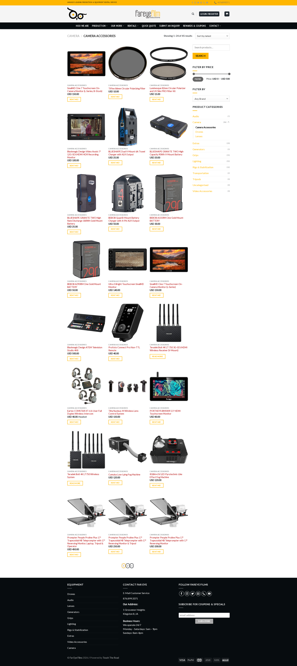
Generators (199, 149)
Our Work (116, 25)
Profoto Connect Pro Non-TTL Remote (124, 349)
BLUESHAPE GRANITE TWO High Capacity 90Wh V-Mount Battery (166, 153)
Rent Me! (74, 99)
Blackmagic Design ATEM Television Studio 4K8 (84, 349)
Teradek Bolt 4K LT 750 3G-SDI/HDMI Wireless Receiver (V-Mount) (168, 349)
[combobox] (211, 99)
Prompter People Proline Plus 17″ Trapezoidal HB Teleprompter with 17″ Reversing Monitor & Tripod (127, 540)
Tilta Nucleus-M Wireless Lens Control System (123, 412)
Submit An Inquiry (169, 25)
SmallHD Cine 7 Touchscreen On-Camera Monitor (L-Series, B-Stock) (84, 89)
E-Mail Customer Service (136, 593)
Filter (198, 79)
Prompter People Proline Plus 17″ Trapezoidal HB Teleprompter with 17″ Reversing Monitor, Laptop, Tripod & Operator (86, 542)
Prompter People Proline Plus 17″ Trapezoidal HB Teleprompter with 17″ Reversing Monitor (168, 540)
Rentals (132, 25)
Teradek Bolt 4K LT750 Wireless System (83, 475)
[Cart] (227, 14)
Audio (196, 116)
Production (98, 25)
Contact (214, 25)
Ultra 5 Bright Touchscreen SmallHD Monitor (126, 285)
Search (201, 55)
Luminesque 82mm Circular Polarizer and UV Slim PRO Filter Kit (168, 89)
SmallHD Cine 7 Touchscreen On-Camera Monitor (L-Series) (166, 285)
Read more (157, 356)
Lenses (199, 136)
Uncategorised (200, 184)
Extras (196, 143)
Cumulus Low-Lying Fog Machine (124, 474)
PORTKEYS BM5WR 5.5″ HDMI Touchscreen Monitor (165, 412)
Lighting (197, 161)
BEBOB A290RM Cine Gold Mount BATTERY (84, 285)
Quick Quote (149, 25)
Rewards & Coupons (194, 25)
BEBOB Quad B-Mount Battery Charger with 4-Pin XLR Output (124, 219)
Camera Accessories (206, 127)
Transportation (201, 173)
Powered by (104, 657)
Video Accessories (202, 191)
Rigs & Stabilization (203, 167)
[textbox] (210, 99)
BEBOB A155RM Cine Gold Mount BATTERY (166, 219)
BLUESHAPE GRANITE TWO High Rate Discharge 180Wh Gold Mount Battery (85, 220)
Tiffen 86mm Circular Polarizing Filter (126, 88)
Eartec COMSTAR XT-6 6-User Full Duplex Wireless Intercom (84, 412)
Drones (199, 132)
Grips (195, 155)
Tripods (197, 179)
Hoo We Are (82, 25)
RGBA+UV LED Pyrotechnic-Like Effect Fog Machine (166, 475)
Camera (73, 36)
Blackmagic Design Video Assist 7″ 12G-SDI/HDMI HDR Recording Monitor (84, 154)
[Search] (193, 14)
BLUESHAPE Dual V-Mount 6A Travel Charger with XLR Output (126, 153)
